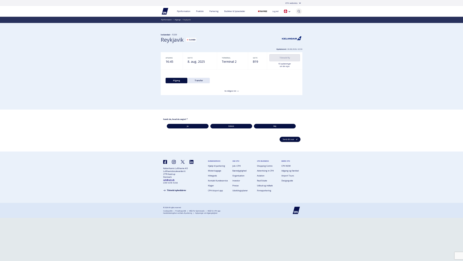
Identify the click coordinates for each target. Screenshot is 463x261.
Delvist (231, 126)
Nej (274, 126)
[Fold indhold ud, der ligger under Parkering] (214, 13)
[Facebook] (165, 162)
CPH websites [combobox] (291, 3)
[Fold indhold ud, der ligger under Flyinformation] (183, 13)
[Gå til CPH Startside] (296, 210)
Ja (187, 126)
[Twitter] (183, 162)
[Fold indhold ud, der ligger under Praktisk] (200, 13)
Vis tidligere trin (230, 91)
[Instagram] (174, 162)
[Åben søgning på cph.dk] (298, 11)
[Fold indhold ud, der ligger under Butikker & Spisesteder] (234, 13)
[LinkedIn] (191, 162)
